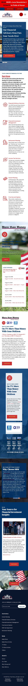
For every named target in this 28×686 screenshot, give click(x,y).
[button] (25, 14)
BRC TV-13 (10, 403)
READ (3, 2)
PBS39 (19, 402)
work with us (7, 473)
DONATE (6, 5)
